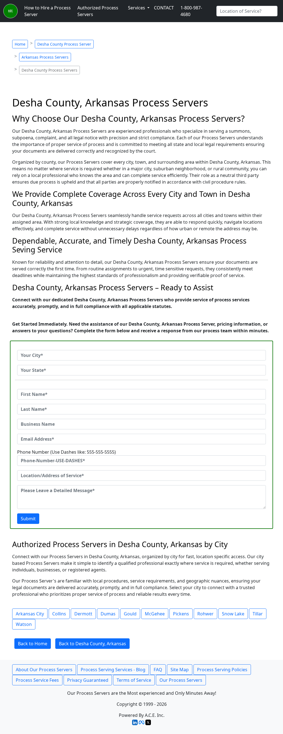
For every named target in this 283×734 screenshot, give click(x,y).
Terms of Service (134, 680)
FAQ (158, 670)
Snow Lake (233, 614)
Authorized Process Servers (97, 11)
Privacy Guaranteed (87, 680)
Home (20, 44)
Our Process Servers (180, 680)
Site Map (180, 670)
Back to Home (32, 644)
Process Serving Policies (222, 670)
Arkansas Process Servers (45, 57)
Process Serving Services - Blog (113, 670)
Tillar (258, 614)
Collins (59, 614)
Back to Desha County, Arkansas (92, 644)
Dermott (83, 614)
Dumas (108, 614)
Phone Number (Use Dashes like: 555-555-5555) (66, 452)
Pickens (181, 614)
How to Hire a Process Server (47, 11)
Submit (28, 519)
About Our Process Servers (44, 670)
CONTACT (164, 8)
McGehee (155, 614)
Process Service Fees (37, 680)
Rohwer (205, 614)
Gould (130, 614)
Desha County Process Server (64, 44)
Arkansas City (30, 614)
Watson (24, 624)
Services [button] (137, 8)
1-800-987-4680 (191, 11)
